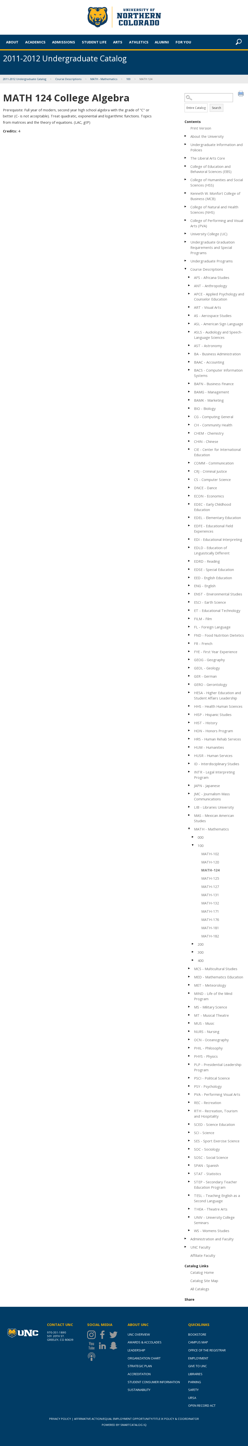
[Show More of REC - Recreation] (189, 1102)
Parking (194, 1382)
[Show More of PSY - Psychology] (189, 1086)
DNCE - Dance (205, 487)
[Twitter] (114, 1335)
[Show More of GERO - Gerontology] (189, 684)
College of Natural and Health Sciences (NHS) (214, 209)
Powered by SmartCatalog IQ (124, 1425)
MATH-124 (210, 870)
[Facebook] (103, 1335)
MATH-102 (210, 853)
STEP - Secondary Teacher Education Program (215, 1184)
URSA (192, 1398)
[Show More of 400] (193, 960)
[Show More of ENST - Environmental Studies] (189, 594)
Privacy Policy (60, 1419)
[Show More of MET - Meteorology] (189, 985)
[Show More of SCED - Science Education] (189, 1124)
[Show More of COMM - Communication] (189, 463)
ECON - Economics (209, 496)
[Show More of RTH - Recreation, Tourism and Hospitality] (189, 1110)
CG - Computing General (213, 416)
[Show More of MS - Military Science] (189, 1007)
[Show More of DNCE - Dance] (189, 487)
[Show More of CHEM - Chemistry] (189, 433)
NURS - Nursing (206, 1031)
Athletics (138, 42)
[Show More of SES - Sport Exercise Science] (189, 1140)
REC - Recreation (207, 1102)
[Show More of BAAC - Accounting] (189, 362)
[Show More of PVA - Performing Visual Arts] (189, 1094)
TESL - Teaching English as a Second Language (217, 1198)
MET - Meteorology (210, 985)
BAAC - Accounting (209, 362)
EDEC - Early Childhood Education (212, 507)
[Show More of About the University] (186, 136)
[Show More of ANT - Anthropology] (189, 285)
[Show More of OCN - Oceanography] (189, 1039)
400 (200, 960)
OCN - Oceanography (211, 1039)
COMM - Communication (214, 463)
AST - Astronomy (208, 345)
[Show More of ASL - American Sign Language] (189, 323)
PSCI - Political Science (212, 1078)
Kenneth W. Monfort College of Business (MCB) (215, 196)
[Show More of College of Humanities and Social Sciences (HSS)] (186, 179)
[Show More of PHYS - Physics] (189, 1056)
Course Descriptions (68, 79)
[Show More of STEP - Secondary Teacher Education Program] (189, 1181)
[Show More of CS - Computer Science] (189, 479)
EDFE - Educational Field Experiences (213, 528)
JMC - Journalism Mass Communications (212, 796)
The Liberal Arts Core (207, 158)
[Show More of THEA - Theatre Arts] (189, 1209)
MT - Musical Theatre (211, 1015)
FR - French (203, 643)
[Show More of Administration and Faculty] (186, 1238)
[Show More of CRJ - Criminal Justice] (189, 471)
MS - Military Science (210, 1007)
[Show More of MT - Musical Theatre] (189, 1015)
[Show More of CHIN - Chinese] (189, 441)
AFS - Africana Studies (211, 277)
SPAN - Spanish (206, 1165)
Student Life (94, 42)
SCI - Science (204, 1132)
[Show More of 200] (193, 944)
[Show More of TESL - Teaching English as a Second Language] (189, 1195)
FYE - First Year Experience (215, 651)
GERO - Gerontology (210, 684)
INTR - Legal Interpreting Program (214, 775)
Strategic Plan (140, 1366)
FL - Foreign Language (212, 627)
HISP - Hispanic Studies (213, 714)
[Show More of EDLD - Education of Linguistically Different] (189, 547)
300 (200, 952)
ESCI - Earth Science (210, 602)
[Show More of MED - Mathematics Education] (189, 976)
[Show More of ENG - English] (189, 585)
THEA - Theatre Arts (210, 1209)
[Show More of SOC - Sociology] (189, 1149)
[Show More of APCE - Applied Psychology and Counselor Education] (189, 293)
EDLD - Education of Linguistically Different (212, 550)
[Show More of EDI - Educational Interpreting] (189, 539)
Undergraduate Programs (211, 261)
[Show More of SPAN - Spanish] (189, 1165)
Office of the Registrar (207, 1350)
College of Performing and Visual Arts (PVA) (216, 223)
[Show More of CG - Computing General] (189, 416)
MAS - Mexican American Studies (214, 818)
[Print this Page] (241, 94)
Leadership (136, 1350)
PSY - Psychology (208, 1086)
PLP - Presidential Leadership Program (217, 1067)
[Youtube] (92, 1345)
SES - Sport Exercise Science (217, 1140)
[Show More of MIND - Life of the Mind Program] (189, 993)
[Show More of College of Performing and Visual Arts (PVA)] (186, 220)
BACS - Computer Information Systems (218, 373)
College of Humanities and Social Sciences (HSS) (216, 182)
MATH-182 (210, 936)
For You (183, 42)
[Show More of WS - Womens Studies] (189, 1230)
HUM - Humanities (209, 747)
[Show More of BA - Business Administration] (189, 353)
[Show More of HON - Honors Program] (189, 730)
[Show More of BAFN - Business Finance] (189, 383)
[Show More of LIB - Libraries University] (189, 807)
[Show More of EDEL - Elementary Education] (189, 517)
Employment (198, 1358)
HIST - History (205, 722)
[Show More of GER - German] (189, 676)
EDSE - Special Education (214, 569)
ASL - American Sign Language (218, 323)
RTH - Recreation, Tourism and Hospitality (216, 1113)
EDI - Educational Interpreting (218, 539)
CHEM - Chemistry (209, 433)
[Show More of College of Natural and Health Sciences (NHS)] (186, 206)
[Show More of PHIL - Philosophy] (189, 1048)
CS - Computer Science (212, 479)
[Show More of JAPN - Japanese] (189, 785)
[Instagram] (92, 1335)
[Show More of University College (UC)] (186, 233)
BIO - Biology (205, 408)
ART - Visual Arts (207, 307)
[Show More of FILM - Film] (189, 618)
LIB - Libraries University (214, 807)
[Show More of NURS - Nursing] (189, 1031)
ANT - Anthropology (210, 285)
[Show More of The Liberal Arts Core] (186, 158)
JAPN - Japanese (207, 785)
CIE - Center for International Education (217, 452)
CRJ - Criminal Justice (210, 471)
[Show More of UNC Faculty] (186, 1247)
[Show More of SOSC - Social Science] (189, 1157)
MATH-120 (210, 862)
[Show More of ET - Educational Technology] (189, 610)
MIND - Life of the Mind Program (213, 996)
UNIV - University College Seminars (214, 1220)
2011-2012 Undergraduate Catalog (24, 79)
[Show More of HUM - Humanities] (189, 747)
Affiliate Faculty (202, 1255)
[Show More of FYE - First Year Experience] (189, 651)
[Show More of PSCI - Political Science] (189, 1078)
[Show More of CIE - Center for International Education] (189, 449)
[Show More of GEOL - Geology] (189, 667)
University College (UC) (208, 233)
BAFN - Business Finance (214, 383)
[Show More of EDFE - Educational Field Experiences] (189, 525)
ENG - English (205, 585)
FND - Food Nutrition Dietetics (219, 635)
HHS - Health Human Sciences (218, 706)
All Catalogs (199, 1288)
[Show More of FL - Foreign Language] (189, 627)
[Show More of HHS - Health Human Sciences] (189, 706)
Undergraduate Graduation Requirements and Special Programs (212, 247)
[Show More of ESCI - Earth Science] (189, 602)
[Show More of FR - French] (189, 643)
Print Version (200, 128)
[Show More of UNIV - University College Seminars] (189, 1217)
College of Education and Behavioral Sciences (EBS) (211, 169)
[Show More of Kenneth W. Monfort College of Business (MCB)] (186, 193)
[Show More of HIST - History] (189, 722)
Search (216, 108)
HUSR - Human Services (213, 755)
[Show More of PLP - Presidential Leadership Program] (189, 1064)
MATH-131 (210, 894)
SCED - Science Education (214, 1124)
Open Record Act (202, 1405)
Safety (193, 1390)
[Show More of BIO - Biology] (189, 408)
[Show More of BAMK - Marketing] (189, 400)
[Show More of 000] (193, 837)
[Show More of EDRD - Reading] (189, 561)
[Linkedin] (103, 1345)
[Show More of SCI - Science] (189, 1132)
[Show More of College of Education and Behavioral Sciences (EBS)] (186, 166)
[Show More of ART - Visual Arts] (189, 307)
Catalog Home (202, 1272)
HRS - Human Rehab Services (217, 739)
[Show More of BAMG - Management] (189, 391)
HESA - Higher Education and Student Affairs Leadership (217, 695)
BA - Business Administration (217, 353)
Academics (35, 42)
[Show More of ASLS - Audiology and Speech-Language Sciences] (189, 332)
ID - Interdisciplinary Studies (216, 763)
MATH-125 (210, 878)
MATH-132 (210, 903)
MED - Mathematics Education (218, 977)
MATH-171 (210, 911)
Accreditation (139, 1374)
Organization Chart (144, 1358)
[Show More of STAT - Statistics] (189, 1173)
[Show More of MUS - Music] (189, 1023)
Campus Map (198, 1342)
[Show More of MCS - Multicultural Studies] (189, 968)
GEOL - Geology (207, 668)
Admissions (63, 42)
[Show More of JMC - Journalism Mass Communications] (189, 793)
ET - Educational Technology (217, 610)
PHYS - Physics (206, 1056)
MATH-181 (210, 927)
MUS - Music (204, 1023)
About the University (207, 136)
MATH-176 (210, 919)
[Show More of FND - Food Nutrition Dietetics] (189, 635)
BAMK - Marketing (209, 400)
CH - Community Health (213, 424)
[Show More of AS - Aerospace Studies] (189, 315)
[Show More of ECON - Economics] (189, 496)
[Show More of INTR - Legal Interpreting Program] (189, 772)
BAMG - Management (211, 392)
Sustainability (139, 1390)
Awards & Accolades (145, 1342)
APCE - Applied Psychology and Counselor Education (219, 297)
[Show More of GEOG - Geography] (189, 659)
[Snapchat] (114, 1345)
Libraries (195, 1374)
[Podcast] (92, 1356)
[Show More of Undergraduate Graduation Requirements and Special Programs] (186, 242)
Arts (117, 42)
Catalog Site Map (204, 1280)
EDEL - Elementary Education (217, 517)
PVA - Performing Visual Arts (217, 1094)
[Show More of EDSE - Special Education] (189, 569)
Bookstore (197, 1334)
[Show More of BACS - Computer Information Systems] (189, 370)
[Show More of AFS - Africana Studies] (189, 277)
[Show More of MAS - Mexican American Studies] (189, 815)
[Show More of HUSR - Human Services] (189, 755)
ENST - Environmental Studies (218, 594)
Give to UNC (197, 1366)
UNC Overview (139, 1334)
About (12, 42)
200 (200, 944)
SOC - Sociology (207, 1149)
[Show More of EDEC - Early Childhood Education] (189, 504)
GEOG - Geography (209, 659)
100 (128, 79)
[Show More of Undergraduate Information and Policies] (186, 144)
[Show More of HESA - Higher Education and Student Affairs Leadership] (189, 692)
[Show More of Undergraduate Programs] (186, 261)
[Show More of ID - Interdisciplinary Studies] (189, 763)
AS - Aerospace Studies (213, 315)
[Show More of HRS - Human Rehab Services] (189, 739)
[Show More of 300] (193, 952)
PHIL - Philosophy (208, 1048)
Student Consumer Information (154, 1382)
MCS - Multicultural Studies (215, 968)
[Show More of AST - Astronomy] (189, 345)
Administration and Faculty (211, 1238)
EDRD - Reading (207, 561)
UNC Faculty (200, 1247)
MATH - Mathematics (103, 79)
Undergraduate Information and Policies (216, 147)
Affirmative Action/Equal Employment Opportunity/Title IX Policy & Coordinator (136, 1419)
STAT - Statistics (207, 1173)
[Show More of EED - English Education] (189, 577)
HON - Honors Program (213, 730)
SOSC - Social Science (211, 1157)
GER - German (205, 676)
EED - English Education (213, 577)
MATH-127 (210, 886)
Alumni (162, 42)
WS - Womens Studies (211, 1230)
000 (200, 837)
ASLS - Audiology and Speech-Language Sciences (218, 335)
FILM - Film (203, 618)
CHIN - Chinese (206, 441)
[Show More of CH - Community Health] (189, 424)
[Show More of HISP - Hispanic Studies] (189, 714)
